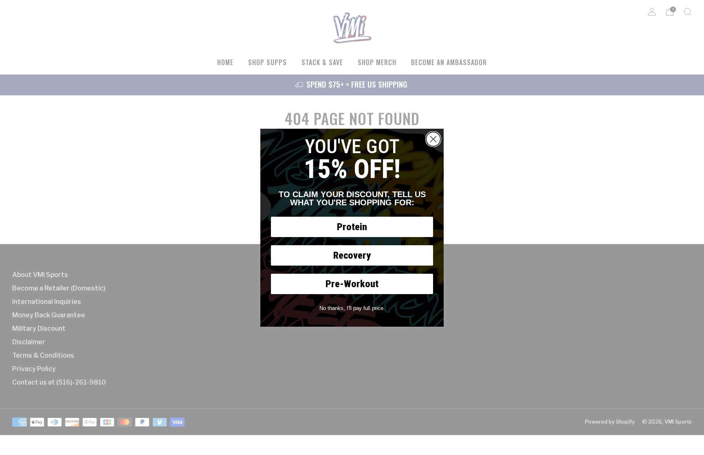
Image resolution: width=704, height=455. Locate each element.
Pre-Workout (352, 284)
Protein (352, 227)
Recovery (352, 255)
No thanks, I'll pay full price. (352, 308)
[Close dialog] (433, 139)
